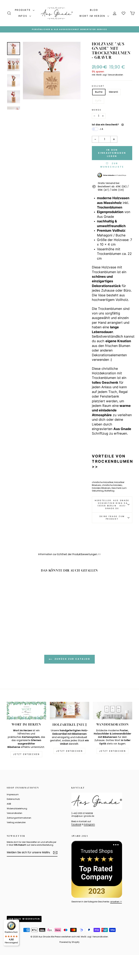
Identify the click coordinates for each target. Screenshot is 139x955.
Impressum (13, 794)
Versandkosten (115, 74)
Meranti (113, 92)
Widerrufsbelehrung (17, 808)
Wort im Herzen (92, 16)
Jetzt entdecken (26, 754)
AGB (9, 804)
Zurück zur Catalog (71, 658)
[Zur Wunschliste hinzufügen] (31, 584)
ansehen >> (116, 901)
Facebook (76, 824)
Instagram (89, 824)
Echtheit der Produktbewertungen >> (79, 554)
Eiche (98, 100)
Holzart (98, 86)
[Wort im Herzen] (26, 711)
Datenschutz (13, 799)
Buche (99, 92)
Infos (23, 16)
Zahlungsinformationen (19, 818)
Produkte (23, 10)
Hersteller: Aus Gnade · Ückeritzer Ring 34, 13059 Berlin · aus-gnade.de (112, 504)
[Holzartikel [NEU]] (69, 711)
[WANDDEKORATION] (112, 711)
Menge (96, 110)
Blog (94, 10)
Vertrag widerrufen (16, 822)
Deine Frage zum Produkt (112, 517)
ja (102, 129)
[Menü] (17, 922)
